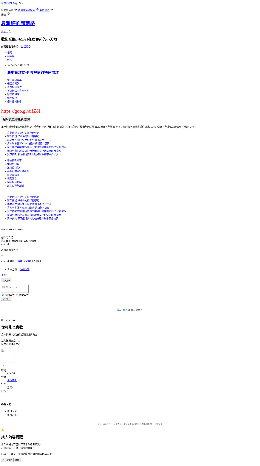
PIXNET (107, 424)
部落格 (10, 56)
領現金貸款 (13, 83)
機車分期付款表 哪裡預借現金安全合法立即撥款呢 (34, 151)
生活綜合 (26, 46)
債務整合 (12, 98)
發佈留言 (6, 299)
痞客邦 (21, 261)
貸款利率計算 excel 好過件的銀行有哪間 (28, 143)
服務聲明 (158, 424)
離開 (17, 460)
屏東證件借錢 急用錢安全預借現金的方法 (29, 140)
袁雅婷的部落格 (18, 23)
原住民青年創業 (15, 185)
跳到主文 (6, 31)
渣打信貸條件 (14, 87)
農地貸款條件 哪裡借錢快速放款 (33, 73)
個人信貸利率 (14, 101)
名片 (9, 60)
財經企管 (24, 269)
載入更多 (6, 280)
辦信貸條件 (13, 94)
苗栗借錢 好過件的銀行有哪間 (23, 136)
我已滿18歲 (7, 460)
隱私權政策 (147, 424)
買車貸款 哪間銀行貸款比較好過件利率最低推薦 (32, 154)
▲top (4, 274)
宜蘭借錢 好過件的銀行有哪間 (23, 132)
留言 (27, 261)
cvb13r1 (5, 244)
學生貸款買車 (14, 80)
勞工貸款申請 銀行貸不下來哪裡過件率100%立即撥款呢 (36, 147)
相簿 (9, 52)
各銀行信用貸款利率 (18, 90)
